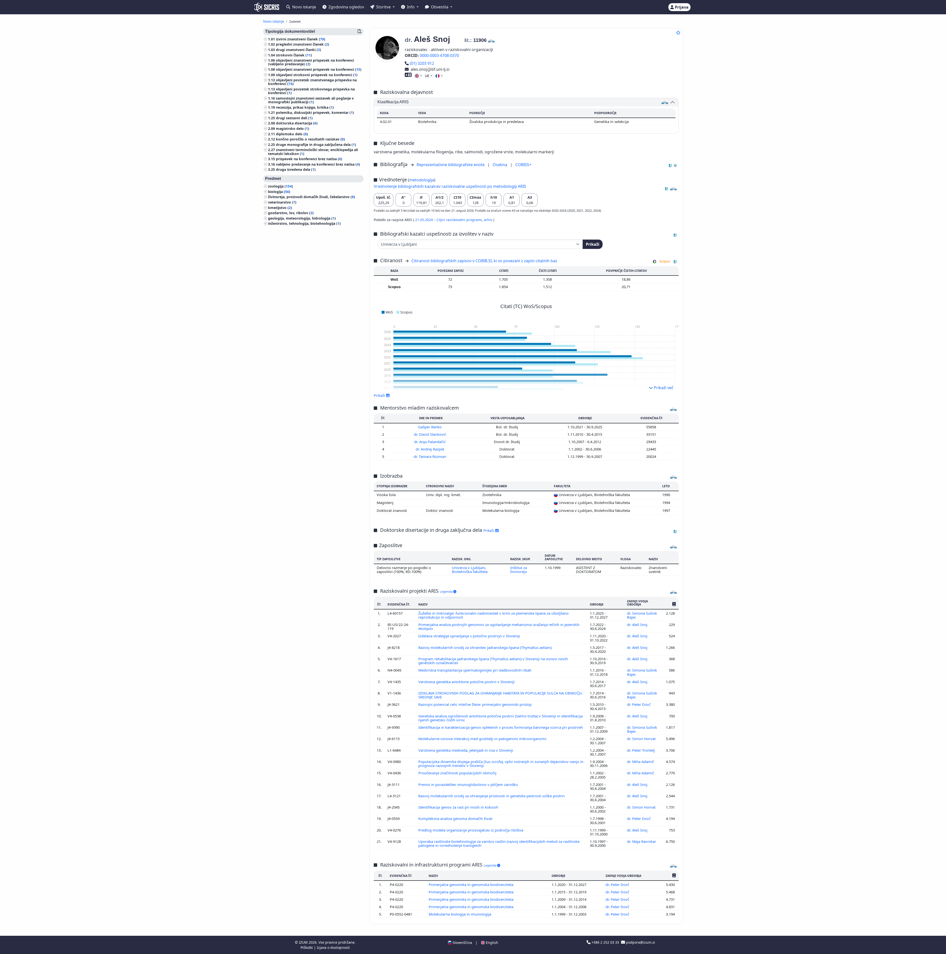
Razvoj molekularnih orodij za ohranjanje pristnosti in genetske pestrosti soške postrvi (492, 795)
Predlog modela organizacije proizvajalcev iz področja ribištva (471, 830)
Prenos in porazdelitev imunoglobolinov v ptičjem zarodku (468, 784)
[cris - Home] (266, 7)
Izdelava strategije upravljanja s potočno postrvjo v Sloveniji (469, 635)
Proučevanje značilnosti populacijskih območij (457, 772)
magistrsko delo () (292, 128)
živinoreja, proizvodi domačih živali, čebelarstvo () (311, 197)
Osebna (500, 164)
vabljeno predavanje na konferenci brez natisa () (318, 164)
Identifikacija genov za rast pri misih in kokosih (458, 807)
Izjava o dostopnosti (333, 947)
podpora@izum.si (640, 942)
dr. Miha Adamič (641, 761)
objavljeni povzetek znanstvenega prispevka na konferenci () (312, 82)
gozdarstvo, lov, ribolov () (291, 213)
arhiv (488, 219)
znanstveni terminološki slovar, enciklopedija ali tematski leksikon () (313, 152)
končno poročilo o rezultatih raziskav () (310, 139)
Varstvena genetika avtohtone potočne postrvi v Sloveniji (467, 681)
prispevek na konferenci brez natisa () (309, 158)
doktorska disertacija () (297, 123)
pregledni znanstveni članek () (302, 44)
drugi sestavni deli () (294, 118)
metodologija (421, 180)
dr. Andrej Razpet (430, 449)
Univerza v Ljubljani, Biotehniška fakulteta (470, 569)
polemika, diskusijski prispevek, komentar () (315, 112)
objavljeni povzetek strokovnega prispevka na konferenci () (311, 91)
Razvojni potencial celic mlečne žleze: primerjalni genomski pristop (475, 704)
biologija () (279, 191)
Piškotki (307, 947)
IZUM (304, 942)
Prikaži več (663, 387)
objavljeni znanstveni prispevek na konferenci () (318, 69)
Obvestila (439, 7)
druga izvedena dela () (296, 169)
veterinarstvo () (282, 202)
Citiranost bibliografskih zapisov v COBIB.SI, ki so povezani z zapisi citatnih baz (484, 260)
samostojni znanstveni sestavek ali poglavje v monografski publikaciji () (311, 100)
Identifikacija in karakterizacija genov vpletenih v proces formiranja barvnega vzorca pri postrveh (500, 727)
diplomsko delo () (292, 134)
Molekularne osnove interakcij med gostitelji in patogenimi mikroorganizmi (482, 738)
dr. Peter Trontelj (641, 750)
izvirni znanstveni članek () (300, 39)
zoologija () (280, 186)
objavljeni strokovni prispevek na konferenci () (316, 74)
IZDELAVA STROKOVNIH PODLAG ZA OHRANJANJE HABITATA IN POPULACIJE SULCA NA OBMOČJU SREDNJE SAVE (500, 695)
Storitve (383, 7)
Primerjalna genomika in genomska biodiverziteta (471, 884)
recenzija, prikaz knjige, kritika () (305, 107)
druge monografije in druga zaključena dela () (316, 144)
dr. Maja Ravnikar (642, 841)
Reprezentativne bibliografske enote (451, 164)
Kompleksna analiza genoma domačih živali (455, 818)
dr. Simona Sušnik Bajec (642, 615)
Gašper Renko (430, 426)
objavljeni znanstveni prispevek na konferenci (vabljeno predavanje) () (311, 62)
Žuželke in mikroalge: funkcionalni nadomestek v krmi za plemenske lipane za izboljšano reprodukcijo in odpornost (493, 615)
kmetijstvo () (280, 207)
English (491, 942)
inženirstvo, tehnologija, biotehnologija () (304, 223)
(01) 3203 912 (421, 63)
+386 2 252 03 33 (605, 942)
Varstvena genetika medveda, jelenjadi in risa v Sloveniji (466, 750)
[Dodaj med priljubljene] (678, 32)
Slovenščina (462, 942)
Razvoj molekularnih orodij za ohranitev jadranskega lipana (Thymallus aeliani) (485, 647)
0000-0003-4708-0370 (439, 55)
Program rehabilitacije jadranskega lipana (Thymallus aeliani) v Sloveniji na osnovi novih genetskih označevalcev (493, 660)
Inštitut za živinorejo (518, 569)
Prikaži (592, 244)
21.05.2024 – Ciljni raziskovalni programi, (449, 219)
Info (411, 7)
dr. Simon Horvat (642, 738)
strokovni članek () (294, 55)
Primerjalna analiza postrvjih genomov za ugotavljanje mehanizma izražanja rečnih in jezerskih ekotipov (498, 626)
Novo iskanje (303, 7)
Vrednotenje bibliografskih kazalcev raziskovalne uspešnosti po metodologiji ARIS (450, 186)
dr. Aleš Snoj (637, 624)
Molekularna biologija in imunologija (460, 914)
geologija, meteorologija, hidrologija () (302, 218)
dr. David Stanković (430, 434)
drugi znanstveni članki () (298, 49)
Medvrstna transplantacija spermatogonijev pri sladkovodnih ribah (475, 670)
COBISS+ (523, 164)
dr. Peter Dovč (639, 704)
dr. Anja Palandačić (430, 441)
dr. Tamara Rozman (430, 456)
